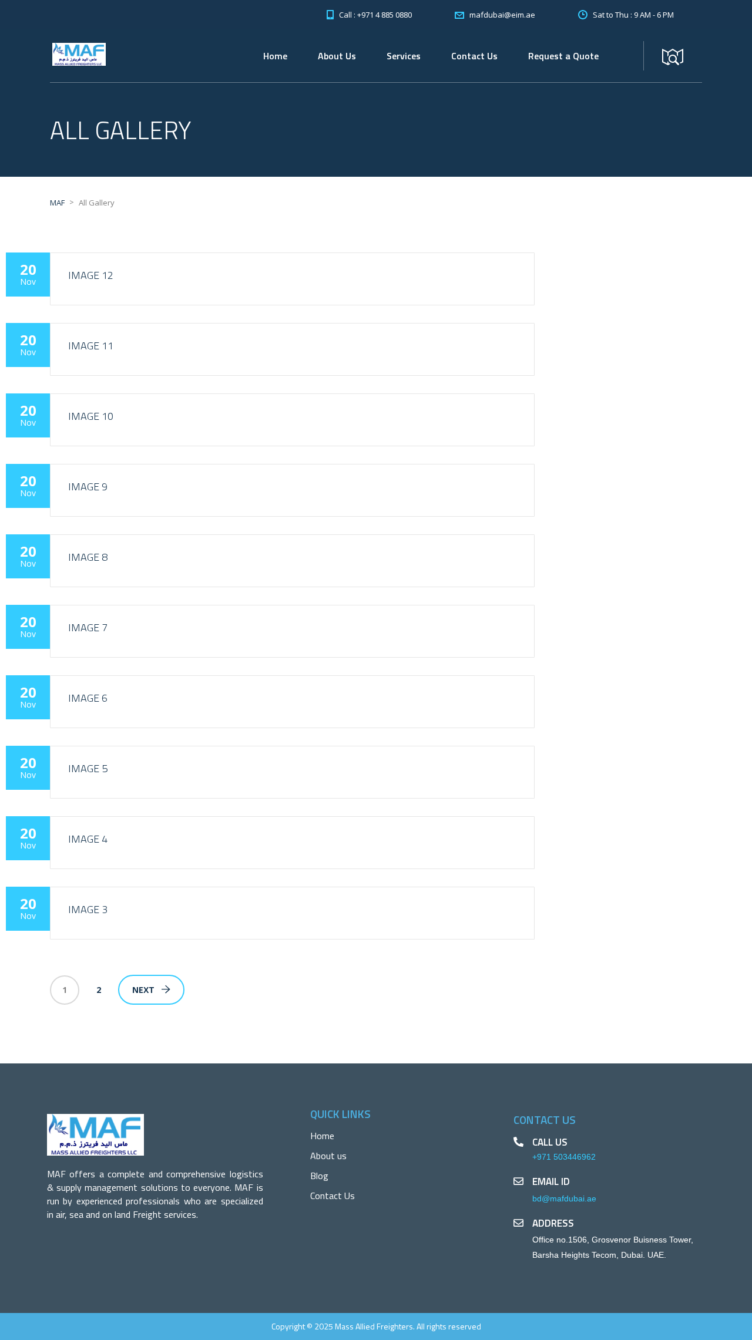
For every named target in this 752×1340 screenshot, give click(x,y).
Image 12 (90, 275)
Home (275, 56)
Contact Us (474, 56)
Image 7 (88, 627)
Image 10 (90, 416)
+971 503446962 (564, 1156)
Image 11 (90, 345)
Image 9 (88, 486)
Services (404, 56)
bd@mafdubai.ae (564, 1198)
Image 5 (88, 768)
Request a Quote (563, 56)
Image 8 (88, 557)
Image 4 (88, 839)
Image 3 (88, 909)
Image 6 (88, 698)
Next (143, 989)
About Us (337, 56)
